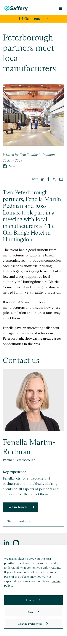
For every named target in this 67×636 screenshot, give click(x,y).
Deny (30, 612)
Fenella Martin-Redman (29, 446)
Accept (30, 600)
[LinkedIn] (6, 542)
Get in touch (17, 507)
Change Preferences (30, 623)
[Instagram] (16, 542)
